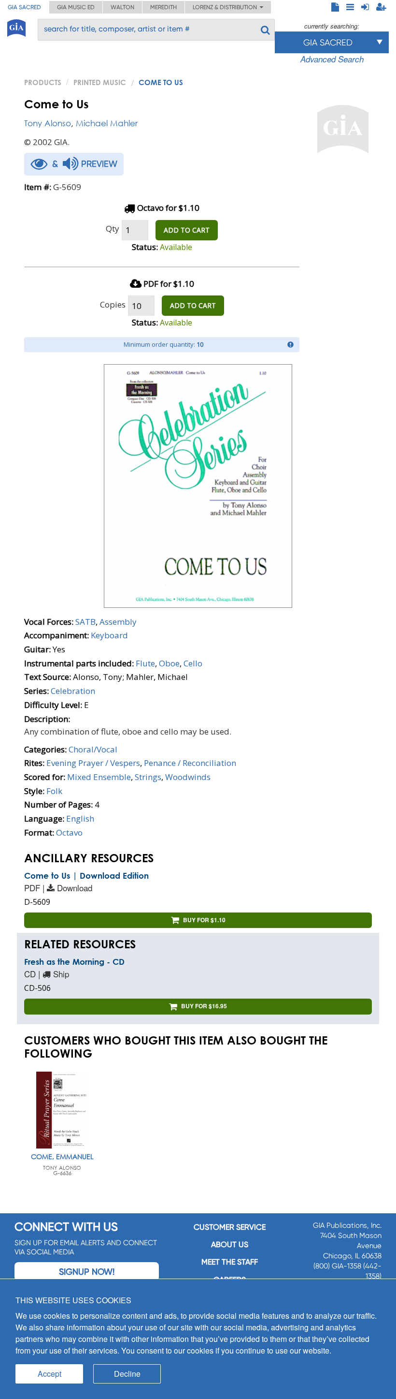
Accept (49, 1373)
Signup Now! (86, 1271)
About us (229, 1244)
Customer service (230, 1227)
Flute (145, 663)
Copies (113, 304)
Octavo (69, 832)
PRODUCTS (42, 82)
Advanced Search (332, 59)
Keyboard (109, 635)
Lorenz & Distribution (226, 7)
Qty (112, 228)
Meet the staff (229, 1261)
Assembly (118, 621)
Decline (127, 1373)
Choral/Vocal (93, 749)
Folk (54, 790)
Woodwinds (188, 776)
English (80, 818)
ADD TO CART (187, 230)
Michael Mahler (107, 123)
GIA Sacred (24, 7)
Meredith (163, 7)
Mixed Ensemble (99, 776)
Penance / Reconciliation (190, 762)
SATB (85, 621)
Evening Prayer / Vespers (93, 762)
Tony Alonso (47, 123)
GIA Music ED (76, 7)
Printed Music (99, 82)
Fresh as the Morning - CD (74, 961)
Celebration (73, 690)
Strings (148, 776)
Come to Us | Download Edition (86, 875)
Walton (122, 7)
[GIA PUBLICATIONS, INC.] (16, 26)
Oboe (169, 663)
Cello (193, 663)
